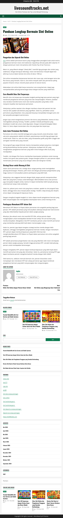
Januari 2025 (6, 449)
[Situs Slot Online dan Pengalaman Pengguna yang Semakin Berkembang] (51, 316)
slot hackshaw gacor (9, 401)
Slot (4, 60)
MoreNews (37, 516)
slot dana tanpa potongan (10, 394)
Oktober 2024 (6, 460)
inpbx (5, 35)
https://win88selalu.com (10, 417)
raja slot (5, 386)
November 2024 (7, 456)
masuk (12, 300)
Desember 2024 (7, 453)
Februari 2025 (6, 445)
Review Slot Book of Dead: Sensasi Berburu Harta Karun (17, 364)
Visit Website (21, 277)
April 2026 (5, 431)
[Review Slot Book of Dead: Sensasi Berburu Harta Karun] (53, 494)
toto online (6, 398)
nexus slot (6, 379)
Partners (5, 481)
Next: (47, 287)
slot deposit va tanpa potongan (12, 409)
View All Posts (33, 277)
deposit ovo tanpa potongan (11, 413)
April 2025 (5, 438)
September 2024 (7, 464)
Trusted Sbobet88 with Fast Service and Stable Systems (10, 316)
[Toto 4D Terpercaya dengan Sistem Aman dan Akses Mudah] (31, 316)
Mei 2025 (5, 434)
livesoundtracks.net (31, 8)
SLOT (5, 27)
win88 (4, 390)
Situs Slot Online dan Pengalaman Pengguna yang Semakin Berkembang (50, 326)
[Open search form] (60, 16)
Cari (4, 335)
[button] (3, 16)
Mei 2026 (5, 427)
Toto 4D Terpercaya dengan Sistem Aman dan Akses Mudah (31, 325)
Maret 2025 (6, 442)
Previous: (17, 286)
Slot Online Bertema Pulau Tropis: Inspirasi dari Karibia (16, 368)
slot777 (5, 382)
